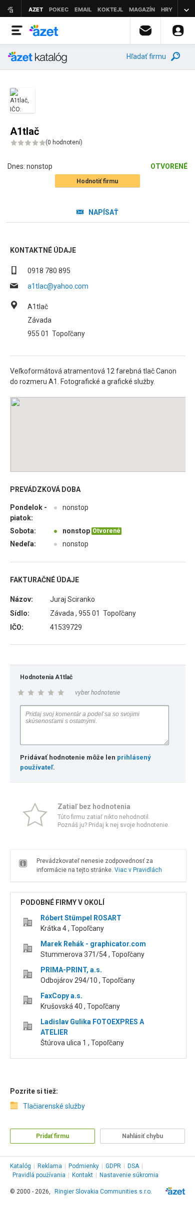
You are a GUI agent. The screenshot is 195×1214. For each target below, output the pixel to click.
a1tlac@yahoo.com (58, 286)
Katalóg (20, 1166)
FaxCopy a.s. (61, 996)
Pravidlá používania (39, 1175)
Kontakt (82, 1175)
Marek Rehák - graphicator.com (93, 944)
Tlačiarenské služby (54, 1106)
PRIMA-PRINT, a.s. (71, 970)
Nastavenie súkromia (129, 1175)
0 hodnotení (64, 142)
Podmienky (83, 1166)
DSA (133, 1166)
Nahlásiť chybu (142, 1136)
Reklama (50, 1166)
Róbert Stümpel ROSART (81, 918)
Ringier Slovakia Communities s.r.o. (103, 1191)
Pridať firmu (52, 1136)
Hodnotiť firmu (97, 181)
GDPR (113, 1166)
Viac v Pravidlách (138, 869)
